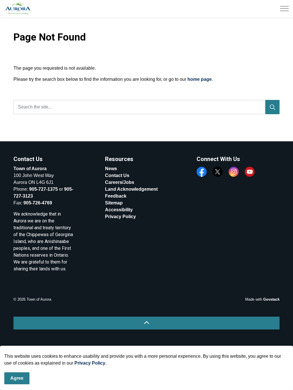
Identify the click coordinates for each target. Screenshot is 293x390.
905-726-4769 (37, 202)
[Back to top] (146, 323)
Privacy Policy (89, 363)
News (111, 168)
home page (199, 79)
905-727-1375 (43, 189)
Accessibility (119, 209)
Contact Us (117, 175)
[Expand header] (284, 8)
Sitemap (114, 202)
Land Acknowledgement (131, 189)
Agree (16, 378)
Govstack (271, 299)
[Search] (272, 107)
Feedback (115, 196)
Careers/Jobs (119, 182)
